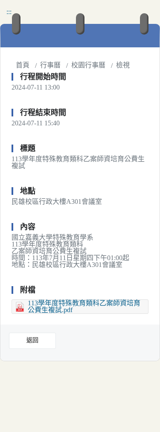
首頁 (22, 65)
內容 (27, 227)
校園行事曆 (88, 65)
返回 (32, 340)
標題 (27, 148)
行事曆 (50, 65)
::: (9, 11)
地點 (27, 191)
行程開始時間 (43, 77)
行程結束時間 (43, 112)
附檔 (27, 290)
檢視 (123, 65)
